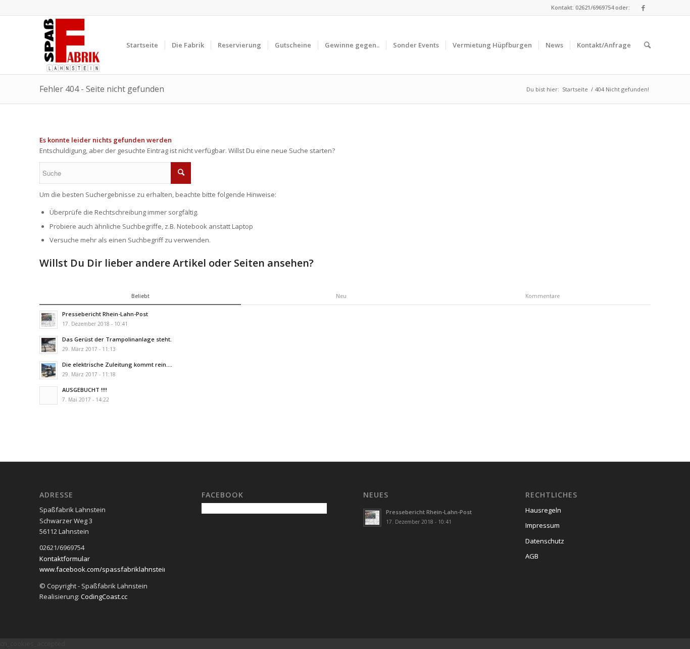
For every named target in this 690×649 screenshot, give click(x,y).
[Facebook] (643, 7)
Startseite (575, 89)
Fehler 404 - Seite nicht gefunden (101, 88)
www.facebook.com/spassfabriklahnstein (103, 569)
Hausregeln (543, 510)
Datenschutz (544, 540)
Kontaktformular (64, 558)
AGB (531, 556)
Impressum (542, 525)
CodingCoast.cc (104, 596)
